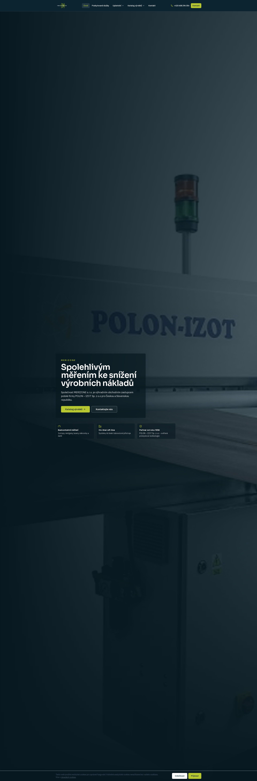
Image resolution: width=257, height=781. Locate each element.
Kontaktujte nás (104, 409)
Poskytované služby (100, 5)
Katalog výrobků (135, 5)
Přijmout (195, 776)
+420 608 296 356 (181, 5)
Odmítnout (179, 776)
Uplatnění (117, 5)
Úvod (86, 5)
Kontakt (152, 5)
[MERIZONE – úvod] (62, 5)
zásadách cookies (68, 777)
